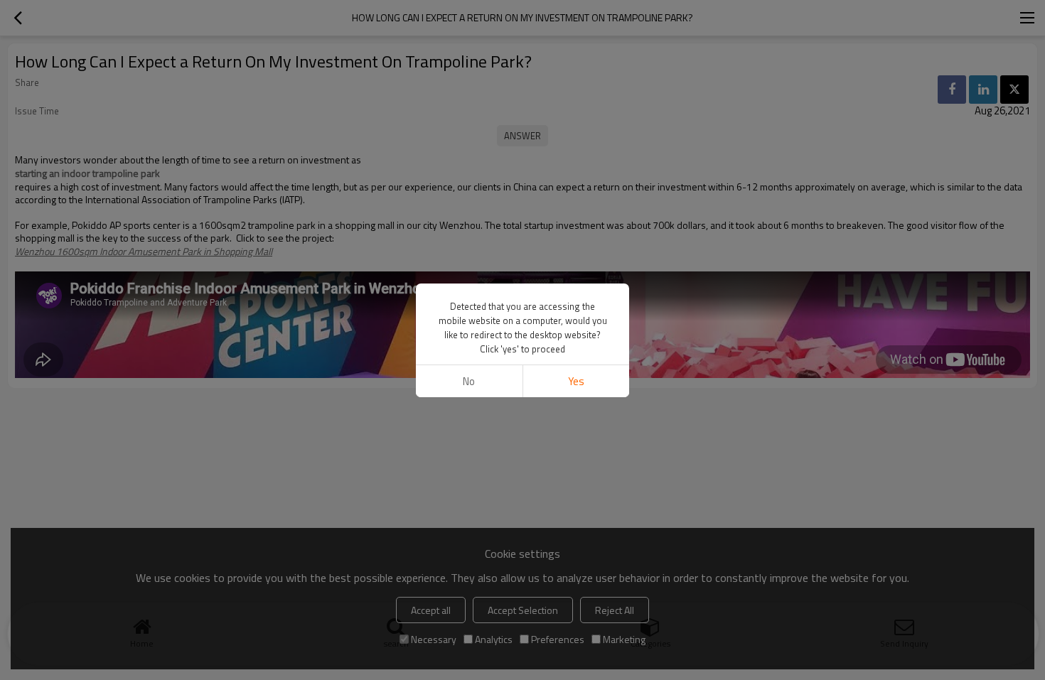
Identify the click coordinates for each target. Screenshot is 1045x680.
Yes (576, 381)
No (469, 381)
